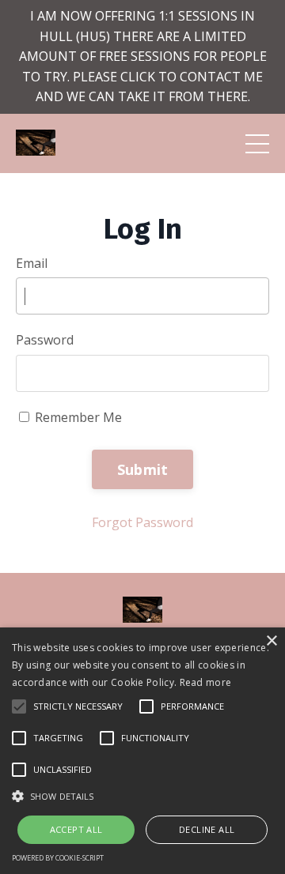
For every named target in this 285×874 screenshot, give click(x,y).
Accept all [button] (76, 829)
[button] (142, 796)
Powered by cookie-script (58, 858)
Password (45, 339)
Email (32, 263)
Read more (206, 682)
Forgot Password (142, 522)
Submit (143, 469)
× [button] (271, 641)
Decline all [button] (206, 829)
